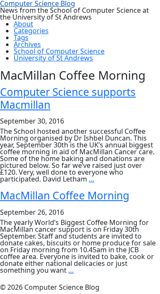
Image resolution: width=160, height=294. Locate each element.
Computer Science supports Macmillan (68, 98)
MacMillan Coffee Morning (64, 195)
